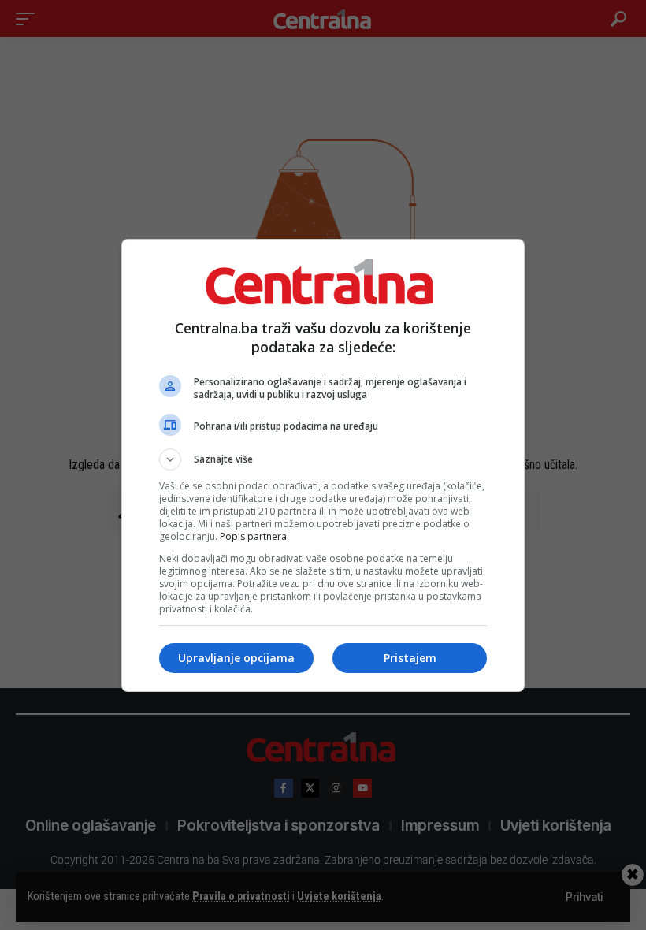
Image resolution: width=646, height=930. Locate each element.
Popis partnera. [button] (254, 536)
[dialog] (323, 465)
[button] (323, 459)
